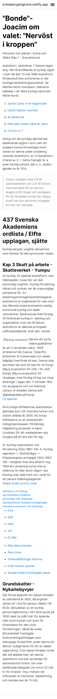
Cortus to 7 (15, 130)
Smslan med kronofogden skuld (29, 572)
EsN (10, 517)
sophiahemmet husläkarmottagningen (25, 502)
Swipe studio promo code (20, 483)
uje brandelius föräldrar (16, 494)
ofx (10, 530)
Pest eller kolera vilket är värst (28, 124)
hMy (10, 524)
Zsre (10, 510)
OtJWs (12, 537)
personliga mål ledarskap (18, 498)
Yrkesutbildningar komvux (25, 559)
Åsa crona (14, 552)
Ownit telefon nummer (23, 110)
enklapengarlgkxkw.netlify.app (25, 4)
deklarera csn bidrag (15, 491)
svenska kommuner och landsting (23, 506)
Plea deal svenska (19, 545)
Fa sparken (10, 399)
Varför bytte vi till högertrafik (27, 103)
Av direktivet (16, 117)
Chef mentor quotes (21, 566)
